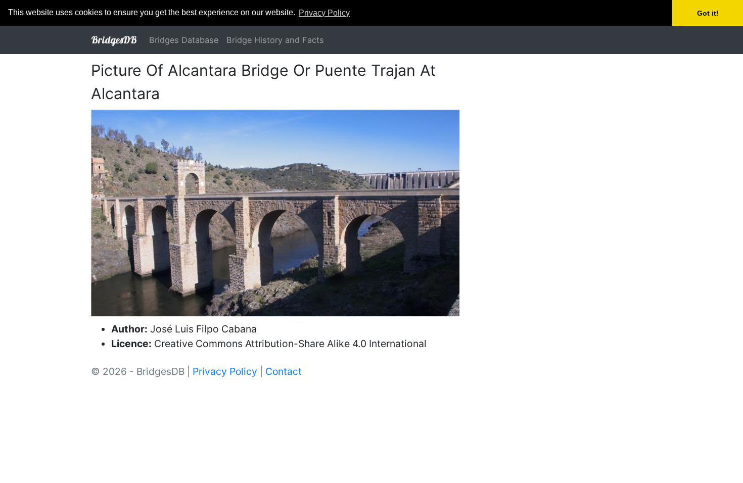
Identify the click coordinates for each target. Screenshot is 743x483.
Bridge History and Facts (275, 40)
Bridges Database (183, 40)
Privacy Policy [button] (324, 13)
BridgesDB (114, 39)
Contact (283, 371)
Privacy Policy (225, 371)
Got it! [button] (708, 13)
